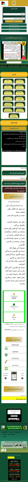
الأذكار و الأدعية (7, 92)
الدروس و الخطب (19, 81)
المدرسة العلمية (18, 432)
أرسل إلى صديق (15, 365)
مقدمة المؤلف (23, 395)
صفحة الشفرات (15, 352)
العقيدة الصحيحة (11, 434)
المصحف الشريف (4, 435)
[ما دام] (14, 428)
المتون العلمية (19, 92)
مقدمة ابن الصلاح (19, 104)
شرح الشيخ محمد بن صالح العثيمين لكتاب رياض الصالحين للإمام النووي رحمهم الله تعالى (8, 111)
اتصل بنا (11, 432)
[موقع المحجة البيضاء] (14, 51)
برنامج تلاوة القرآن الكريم (14, 24)
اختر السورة (23, 12)
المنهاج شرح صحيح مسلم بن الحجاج (19, 110)
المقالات (7, 81)
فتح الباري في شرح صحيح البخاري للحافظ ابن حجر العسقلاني (8, 105)
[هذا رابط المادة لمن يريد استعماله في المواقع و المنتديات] (6, 361)
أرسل (14, 21)
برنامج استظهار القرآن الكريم (14, 30)
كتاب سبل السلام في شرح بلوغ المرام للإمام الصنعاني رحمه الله (8, 99)
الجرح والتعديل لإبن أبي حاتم (13, 116)
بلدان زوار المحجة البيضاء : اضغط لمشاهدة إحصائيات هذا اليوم (13, 444)
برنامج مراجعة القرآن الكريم (14, 27)
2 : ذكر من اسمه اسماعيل (20, 138)
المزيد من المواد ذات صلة (21, 399)
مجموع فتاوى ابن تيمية (19, 99)
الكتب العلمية (19, 86)
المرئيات (7, 86)
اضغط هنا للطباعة (15, 345)
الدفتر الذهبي (4, 432)
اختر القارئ (23, 16)
